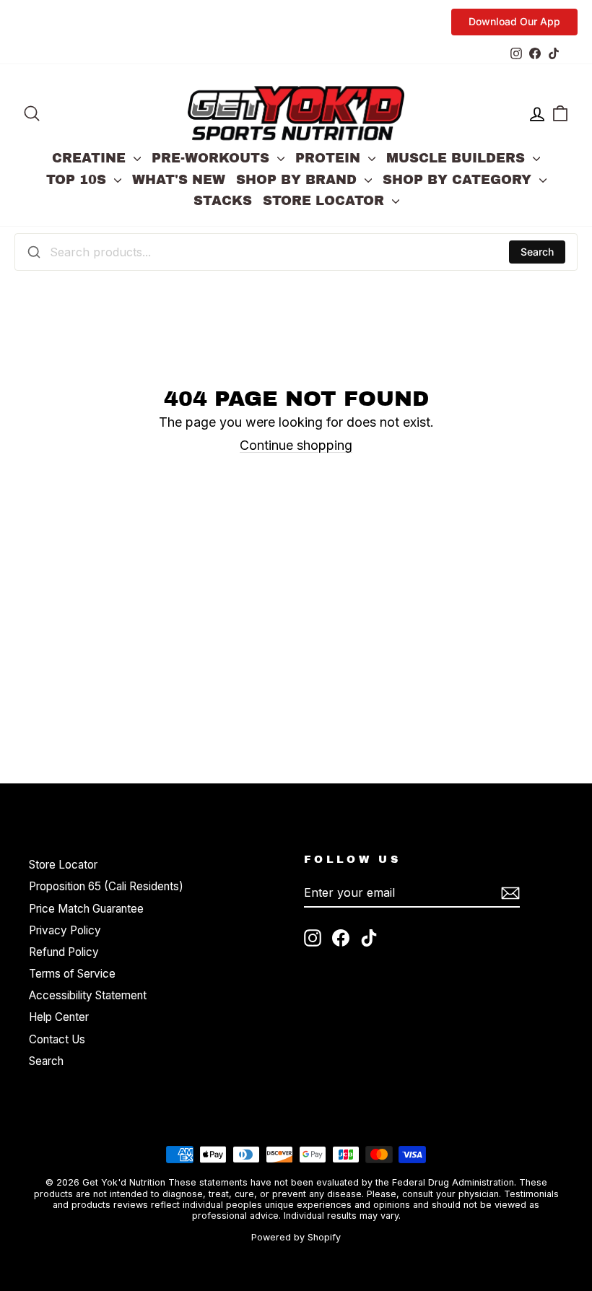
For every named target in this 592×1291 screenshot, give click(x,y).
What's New (178, 180)
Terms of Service (72, 974)
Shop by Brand (298, 180)
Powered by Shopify (296, 1237)
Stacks (222, 201)
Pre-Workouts (213, 158)
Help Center (59, 1017)
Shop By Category (459, 180)
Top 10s (78, 180)
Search (537, 251)
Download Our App (514, 21)
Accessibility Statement (88, 995)
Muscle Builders (457, 158)
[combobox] (296, 252)
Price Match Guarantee (86, 909)
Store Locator (325, 201)
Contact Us (57, 1039)
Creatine (91, 158)
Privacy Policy (65, 930)
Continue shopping (296, 445)
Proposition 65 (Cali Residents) (106, 886)
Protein (330, 158)
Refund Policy (64, 952)
